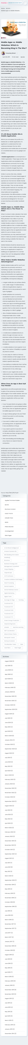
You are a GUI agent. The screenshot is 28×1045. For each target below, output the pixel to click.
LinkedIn (6, 627)
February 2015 (9, 1025)
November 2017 (9, 924)
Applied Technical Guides (12, 500)
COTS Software (8, 576)
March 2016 (8, 976)
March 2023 (8, 775)
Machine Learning (18, 627)
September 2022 (10, 801)
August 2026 (8, 661)
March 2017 (8, 937)
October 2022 (9, 797)
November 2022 (9, 792)
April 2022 (8, 823)
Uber (21, 644)
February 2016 (9, 981)
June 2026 (8, 670)
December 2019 (9, 884)
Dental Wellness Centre (11, 590)
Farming (21, 600)
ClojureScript (8, 573)
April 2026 (8, 679)
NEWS (6, 522)
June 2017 (8, 933)
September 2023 (10, 749)
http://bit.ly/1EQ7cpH (12, 493)
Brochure (7, 560)
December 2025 (9, 696)
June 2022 (8, 814)
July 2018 (7, 911)
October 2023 (9, 744)
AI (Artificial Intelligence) (11, 548)
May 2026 (7, 674)
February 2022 (9, 832)
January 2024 (9, 740)
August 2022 (8, 806)
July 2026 (7, 665)
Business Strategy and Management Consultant (11, 564)
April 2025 (8, 731)
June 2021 (7, 867)
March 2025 (8, 736)
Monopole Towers (9, 637)
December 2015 (9, 990)
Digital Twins (7, 596)
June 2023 (8, 762)
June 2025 (8, 722)
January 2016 (8, 985)
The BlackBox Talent (10, 644)
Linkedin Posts (9, 518)
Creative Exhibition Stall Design (13, 579)
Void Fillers (7, 648)
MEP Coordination (9, 631)
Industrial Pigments (9, 624)
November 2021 (9, 845)
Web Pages (8, 535)
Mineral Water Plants (10, 634)
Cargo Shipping (8, 569)
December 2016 (9, 946)
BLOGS (8, 8)
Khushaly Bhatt (5, 3)
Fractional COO (8, 613)
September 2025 (10, 709)
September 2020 (10, 880)
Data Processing (9, 583)
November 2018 (9, 898)
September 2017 (9, 928)
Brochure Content (10, 509)
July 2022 (7, 810)
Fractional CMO (8, 610)
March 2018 (8, 919)
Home (3, 8)
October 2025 (9, 705)
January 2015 (8, 1029)
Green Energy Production (11, 620)
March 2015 (8, 1020)
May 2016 (7, 968)
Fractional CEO (8, 603)
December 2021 (9, 841)
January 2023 (9, 784)
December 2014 (9, 1033)
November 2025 (9, 700)
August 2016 (8, 955)
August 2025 (8, 714)
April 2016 (7, 972)
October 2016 (9, 950)
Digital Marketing (9, 593)
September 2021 (9, 854)
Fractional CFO (8, 607)
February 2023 (9, 779)
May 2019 (7, 889)
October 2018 (9, 902)
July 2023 (7, 757)
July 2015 (7, 1003)
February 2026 (9, 687)
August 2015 (8, 998)
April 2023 (8, 771)
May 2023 (7, 766)
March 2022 (8, 828)
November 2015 (9, 994)
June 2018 (8, 915)
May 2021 (7, 871)
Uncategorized (9, 531)
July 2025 (7, 718)
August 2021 (8, 858)
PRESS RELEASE (9, 527)
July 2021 (7, 863)
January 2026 (9, 692)
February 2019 (9, 893)
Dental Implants (9, 586)
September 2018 (9, 906)
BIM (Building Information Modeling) (11, 555)
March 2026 (8, 683)
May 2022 (7, 819)
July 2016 (7, 959)
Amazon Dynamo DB (10, 551)
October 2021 (9, 849)
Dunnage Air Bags (9, 600)
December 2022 (9, 788)
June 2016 (8, 963)
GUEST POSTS (9, 513)
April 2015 (7, 1016)
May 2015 (7, 1011)
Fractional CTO (8, 617)
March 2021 (8, 876)
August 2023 (8, 753)
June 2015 (8, 1007)
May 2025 (7, 727)
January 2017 (8, 941)
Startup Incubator (9, 641)
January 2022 (9, 836)
